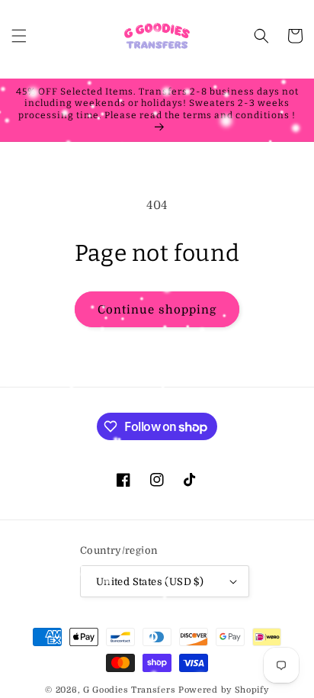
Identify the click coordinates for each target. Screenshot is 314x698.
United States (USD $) (149, 581)
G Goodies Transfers (129, 690)
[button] (19, 36)
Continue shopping (157, 310)
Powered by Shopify (223, 690)
